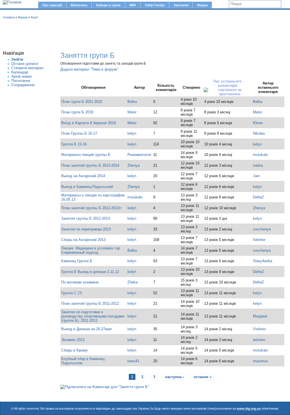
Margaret (260, 316)
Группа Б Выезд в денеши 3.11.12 (90, 272)
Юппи (258, 123)
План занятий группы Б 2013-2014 (90, 165)
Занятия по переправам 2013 (86, 229)
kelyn (131, 133)
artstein (259, 340)
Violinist (259, 329)
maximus (260, 361)
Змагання (181, 5)
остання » (203, 377)
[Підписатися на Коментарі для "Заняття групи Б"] (104, 387)
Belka (132, 101)
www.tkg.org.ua (249, 408)
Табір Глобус (155, 5)
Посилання (20, 81)
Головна (8, 17)
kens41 (133, 361)
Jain (256, 176)
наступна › (174, 377)
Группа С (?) (71, 293)
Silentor (259, 240)
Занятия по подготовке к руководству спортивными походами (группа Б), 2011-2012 (92, 316)
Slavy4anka (262, 261)
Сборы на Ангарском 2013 (83, 240)
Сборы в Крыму (74, 350)
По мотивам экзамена (80, 282)
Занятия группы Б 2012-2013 (85, 218)
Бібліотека (79, 5)
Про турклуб (52, 5)
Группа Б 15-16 (74, 144)
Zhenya (133, 165)
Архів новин (21, 76)
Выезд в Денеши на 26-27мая (86, 329)
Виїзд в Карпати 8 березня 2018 (88, 123)
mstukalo (260, 155)
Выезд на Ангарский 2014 (83, 176)
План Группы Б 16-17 (79, 133)
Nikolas (259, 133)
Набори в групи (108, 5)
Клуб (34, 17)
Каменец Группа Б (76, 261)
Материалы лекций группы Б (85, 155)
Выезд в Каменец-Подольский (87, 187)
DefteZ (258, 197)
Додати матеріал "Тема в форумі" (89, 69)
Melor (132, 112)
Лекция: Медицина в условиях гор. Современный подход (91, 250)
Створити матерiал (27, 68)
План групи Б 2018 (77, 112)
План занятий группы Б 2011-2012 (90, 303)
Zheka (132, 282)
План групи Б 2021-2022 (81, 101)
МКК (132, 5)
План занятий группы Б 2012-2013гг (91, 208)
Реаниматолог (139, 155)
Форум (202, 5)
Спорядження (23, 85)
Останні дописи (24, 64)
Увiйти (17, 59)
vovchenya (262, 229)
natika (258, 165)
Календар (19, 72)
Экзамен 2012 (73, 340)
